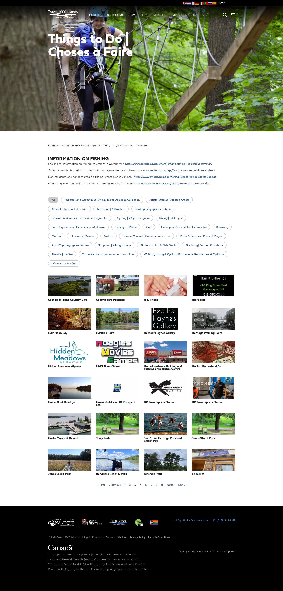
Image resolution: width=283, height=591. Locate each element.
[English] (185, 3)
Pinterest (214, 520)
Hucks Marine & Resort (63, 438)
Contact (110, 537)
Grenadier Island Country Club (67, 300)
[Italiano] (202, 3)
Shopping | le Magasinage (114, 245)
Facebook (222, 520)
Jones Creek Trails (59, 474)
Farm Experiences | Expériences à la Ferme (78, 227)
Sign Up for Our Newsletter (193, 520)
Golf (148, 227)
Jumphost (229, 551)
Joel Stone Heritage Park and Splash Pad (163, 440)
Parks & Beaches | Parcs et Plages (201, 236)
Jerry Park (103, 438)
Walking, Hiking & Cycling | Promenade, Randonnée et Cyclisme (184, 254)
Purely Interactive (198, 551)
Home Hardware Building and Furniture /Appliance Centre (163, 368)
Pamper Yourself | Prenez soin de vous (146, 236)
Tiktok (218, 520)
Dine (144, 15)
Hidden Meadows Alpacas (64, 366)
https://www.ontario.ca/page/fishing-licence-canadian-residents (175, 170)
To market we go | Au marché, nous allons (108, 254)
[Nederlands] (189, 3)
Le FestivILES (195, 15)
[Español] (214, 3)
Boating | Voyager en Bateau (153, 209)
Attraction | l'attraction (111, 209)
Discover (159, 15)
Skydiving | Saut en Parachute (204, 245)
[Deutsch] (197, 3)
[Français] (193, 3)
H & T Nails (151, 300)
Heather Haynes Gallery (159, 333)
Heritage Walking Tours (207, 333)
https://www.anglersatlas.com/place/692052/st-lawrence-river (172, 183)
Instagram (229, 520)
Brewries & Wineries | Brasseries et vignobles (80, 218)
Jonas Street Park (203, 438)
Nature (108, 236)
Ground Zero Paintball (110, 300)
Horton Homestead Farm (208, 366)
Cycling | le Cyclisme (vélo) (133, 218)
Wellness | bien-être (64, 263)
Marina (56, 236)
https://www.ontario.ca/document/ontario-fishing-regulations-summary (168, 164)
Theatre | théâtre (62, 254)
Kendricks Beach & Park (111, 474)
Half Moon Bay (57, 333)
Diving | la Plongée (171, 218)
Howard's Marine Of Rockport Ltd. (115, 403)
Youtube (233, 520)
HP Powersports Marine (159, 402)
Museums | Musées (82, 236)
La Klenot (198, 474)
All (53, 200)
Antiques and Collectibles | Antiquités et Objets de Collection (102, 200)
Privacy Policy (137, 537)
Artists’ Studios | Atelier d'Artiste (169, 200)
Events (175, 15)
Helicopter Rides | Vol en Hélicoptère (184, 227)
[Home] (63, 18)
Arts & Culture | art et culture (69, 209)
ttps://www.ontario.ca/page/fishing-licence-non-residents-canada (176, 177)
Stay (132, 15)
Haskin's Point (105, 333)
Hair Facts (198, 300)
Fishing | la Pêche (126, 227)
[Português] (206, 3)
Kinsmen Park (153, 474)
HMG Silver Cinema (108, 366)
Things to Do (114, 15)
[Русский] (210, 3)
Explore (94, 15)
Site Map (122, 537)
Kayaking (222, 227)
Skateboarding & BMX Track (158, 245)
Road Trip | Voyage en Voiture (70, 245)
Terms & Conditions (159, 537)
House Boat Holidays (61, 402)
